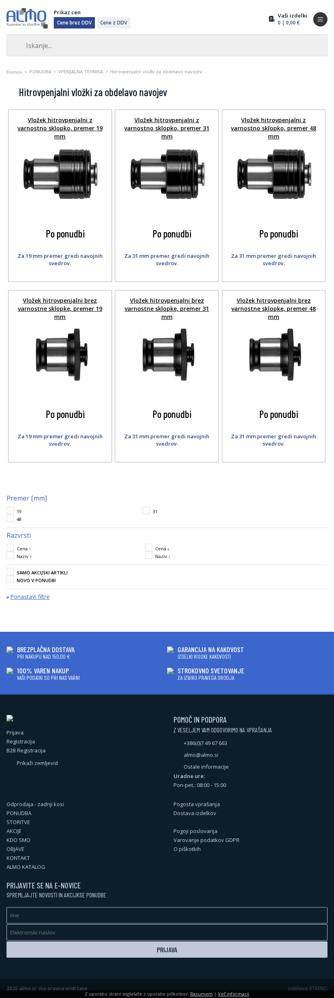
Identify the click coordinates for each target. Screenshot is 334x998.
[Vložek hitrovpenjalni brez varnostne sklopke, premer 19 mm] (60, 383)
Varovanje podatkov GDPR (207, 840)
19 (19, 511)
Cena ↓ (162, 548)
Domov (14, 72)
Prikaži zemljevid (37, 763)
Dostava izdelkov (195, 813)
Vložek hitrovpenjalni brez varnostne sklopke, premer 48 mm (273, 309)
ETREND (318, 988)
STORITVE (18, 822)
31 (155, 511)
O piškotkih (187, 849)
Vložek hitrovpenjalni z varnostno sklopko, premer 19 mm (60, 128)
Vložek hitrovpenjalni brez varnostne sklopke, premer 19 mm (60, 309)
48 (19, 519)
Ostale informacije (206, 766)
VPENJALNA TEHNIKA (80, 71)
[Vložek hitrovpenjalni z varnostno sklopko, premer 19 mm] (60, 200)
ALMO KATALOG (26, 867)
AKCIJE (14, 831)
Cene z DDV (113, 22)
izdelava (297, 988)
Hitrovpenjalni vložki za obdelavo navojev (156, 71)
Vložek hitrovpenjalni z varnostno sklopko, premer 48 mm (273, 128)
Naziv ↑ (24, 556)
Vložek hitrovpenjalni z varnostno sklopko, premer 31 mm (166, 128)
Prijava (15, 732)
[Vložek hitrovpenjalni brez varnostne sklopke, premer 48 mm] (273, 383)
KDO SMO (19, 840)
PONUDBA (40, 71)
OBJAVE (15, 849)
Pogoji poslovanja (196, 831)
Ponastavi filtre (30, 596)
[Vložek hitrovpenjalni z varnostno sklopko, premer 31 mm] (167, 200)
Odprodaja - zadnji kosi (35, 804)
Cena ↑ (24, 548)
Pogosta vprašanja (197, 804)
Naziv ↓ (163, 556)
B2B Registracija (26, 750)
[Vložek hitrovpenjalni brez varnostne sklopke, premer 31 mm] (167, 383)
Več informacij (233, 994)
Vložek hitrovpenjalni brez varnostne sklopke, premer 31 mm (167, 309)
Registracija (21, 741)
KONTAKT (18, 858)
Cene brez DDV (74, 22)
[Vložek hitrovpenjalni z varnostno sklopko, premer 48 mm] (273, 200)
